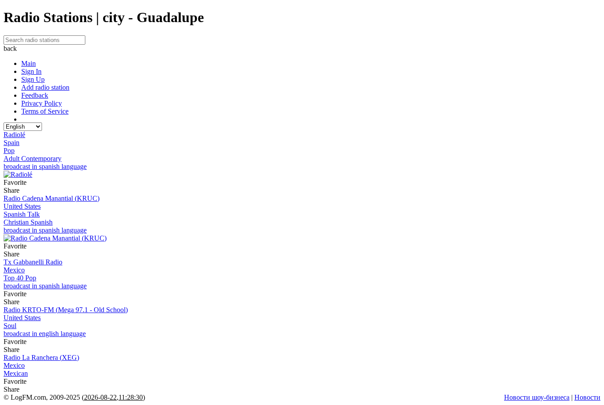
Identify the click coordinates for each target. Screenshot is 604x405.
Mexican (16, 373)
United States (22, 206)
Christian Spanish (28, 222)
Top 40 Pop (20, 278)
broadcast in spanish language (45, 166)
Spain (11, 142)
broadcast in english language (45, 333)
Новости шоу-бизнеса (537, 397)
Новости (587, 397)
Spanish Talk (22, 214)
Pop (9, 150)
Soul (10, 325)
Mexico (14, 270)
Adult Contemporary (32, 158)
